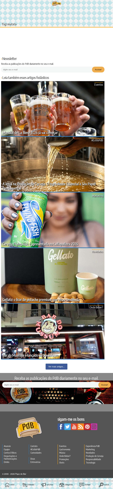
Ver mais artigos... (56, 366)
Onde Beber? (96, 307)
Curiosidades (35, 452)
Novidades (97, 251)
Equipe (7, 449)
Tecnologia (90, 462)
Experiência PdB (93, 446)
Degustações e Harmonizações (10, 457)
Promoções (64, 459)
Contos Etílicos (10, 452)
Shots (61, 462)
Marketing (97, 196)
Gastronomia (64, 449)
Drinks (6, 462)
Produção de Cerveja (94, 456)
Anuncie (7, 446)
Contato (33, 446)
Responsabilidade (93, 459)
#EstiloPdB (97, 140)
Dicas (32, 458)
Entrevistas (35, 462)
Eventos (98, 84)
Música (62, 452)
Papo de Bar (56, 3)
